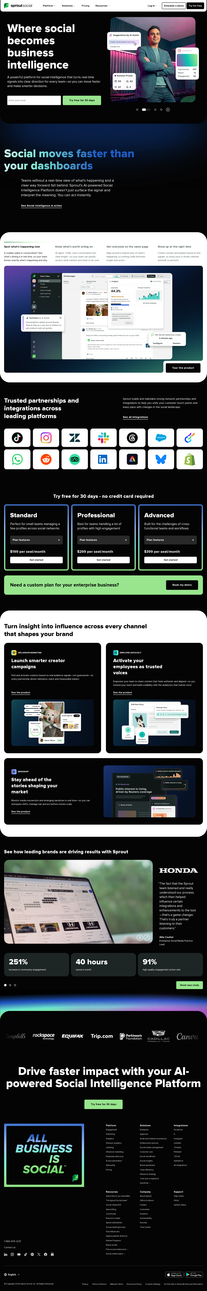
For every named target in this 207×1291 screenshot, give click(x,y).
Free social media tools (116, 1249)
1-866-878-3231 (12, 1241)
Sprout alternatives (114, 1223)
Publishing (110, 1134)
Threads (177, 1148)
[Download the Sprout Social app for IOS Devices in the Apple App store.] (174, 1274)
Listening (110, 1148)
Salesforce (178, 1161)
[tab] (26, 254)
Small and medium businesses (153, 1139)
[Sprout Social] (18, 6)
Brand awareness (147, 1165)
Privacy (85, 1284)
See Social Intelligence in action (41, 205)
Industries (144, 1183)
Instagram (178, 1139)
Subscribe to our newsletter (118, 1196)
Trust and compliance (149, 1179)
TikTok (177, 1157)
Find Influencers (113, 1232)
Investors (144, 1214)
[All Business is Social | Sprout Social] (44, 1155)
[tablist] (103, 254)
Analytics (110, 1139)
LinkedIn (177, 1143)
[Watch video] (147, 938)
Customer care (146, 1152)
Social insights (146, 1161)
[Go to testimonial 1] (5, 985)
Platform (48, 6)
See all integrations (135, 417)
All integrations (180, 1165)
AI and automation (114, 1161)
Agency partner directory (116, 1236)
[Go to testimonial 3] (15, 985)
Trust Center (145, 1227)
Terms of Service (99, 1284)
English (12, 1274)
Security (143, 1223)
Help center (179, 1196)
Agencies (144, 1134)
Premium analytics (114, 1143)
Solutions (67, 6)
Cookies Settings (152, 1284)
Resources (101, 6)
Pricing (85, 6)
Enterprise (144, 1130)
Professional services (149, 1143)
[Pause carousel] (168, 109)
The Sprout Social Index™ (117, 1201)
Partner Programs (113, 1241)
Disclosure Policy (134, 1284)
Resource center (113, 1218)
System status (180, 1205)
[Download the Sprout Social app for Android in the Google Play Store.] (194, 1274)
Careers (143, 1205)
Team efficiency (147, 1170)
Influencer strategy (148, 1174)
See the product (20, 692)
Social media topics (114, 1254)
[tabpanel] (103, 319)
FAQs (176, 1201)
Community (111, 1214)
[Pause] (140, 938)
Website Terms (116, 1284)
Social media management (151, 1148)
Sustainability (146, 1218)
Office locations (147, 1201)
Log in (151, 6)
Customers (145, 1210)
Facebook (178, 1130)
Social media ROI (113, 1205)
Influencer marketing (115, 1152)
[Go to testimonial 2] (10, 985)
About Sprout (146, 1196)
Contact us (10, 1247)
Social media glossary (115, 1227)
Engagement (111, 1130)
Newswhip (110, 1165)
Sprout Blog (111, 1210)
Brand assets (111, 1245)
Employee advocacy (114, 1157)
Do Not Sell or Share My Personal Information (183, 1284)
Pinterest (177, 1152)
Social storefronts (147, 1157)
